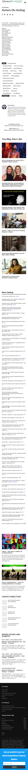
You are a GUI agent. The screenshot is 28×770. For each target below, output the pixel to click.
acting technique (7, 65)
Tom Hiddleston (7, 93)
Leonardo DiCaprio (8, 80)
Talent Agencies (11, 613)
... (10, 560)
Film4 (20, 70)
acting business (12, 63)
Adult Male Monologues (7, 727)
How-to (3, 722)
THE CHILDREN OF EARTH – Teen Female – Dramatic (13, 656)
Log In (3, 711)
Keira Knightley (15, 75)
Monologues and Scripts (8, 720)
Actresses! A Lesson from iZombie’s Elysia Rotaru (10, 277)
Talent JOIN (5, 689)
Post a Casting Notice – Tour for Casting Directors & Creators (13, 583)
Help (3, 734)
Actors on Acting (18, 65)
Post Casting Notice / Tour (8, 706)
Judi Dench (6, 75)
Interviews (5, 7)
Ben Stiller (5, 70)
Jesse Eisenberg (17, 73)
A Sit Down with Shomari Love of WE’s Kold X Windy (13, 254)
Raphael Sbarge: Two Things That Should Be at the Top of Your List (13, 208)
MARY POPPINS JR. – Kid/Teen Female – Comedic (12, 671)
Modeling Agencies (12, 607)
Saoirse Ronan (7, 88)
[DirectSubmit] (4, 107)
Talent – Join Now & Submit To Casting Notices (12, 552)
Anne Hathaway (18, 68)
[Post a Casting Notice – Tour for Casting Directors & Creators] (14, 572)
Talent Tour (4, 691)
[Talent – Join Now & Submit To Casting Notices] (14, 541)
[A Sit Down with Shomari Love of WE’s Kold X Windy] (14, 243)
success (15, 88)
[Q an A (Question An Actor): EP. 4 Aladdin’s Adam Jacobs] (14, 150)
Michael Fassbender (8, 83)
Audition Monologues (8, 668)
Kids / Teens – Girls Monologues (12, 639)
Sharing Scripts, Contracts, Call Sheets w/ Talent (14, 707)
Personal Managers (12, 601)
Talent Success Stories (7, 695)
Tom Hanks (14, 90)
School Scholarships (7, 709)
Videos (20, 95)
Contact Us (4, 698)
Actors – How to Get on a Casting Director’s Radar (13, 231)
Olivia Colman (17, 85)
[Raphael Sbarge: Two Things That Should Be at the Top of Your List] (14, 197)
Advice (3, 696)
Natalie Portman (20, 83)
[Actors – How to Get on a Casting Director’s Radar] (14, 220)
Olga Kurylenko (7, 85)
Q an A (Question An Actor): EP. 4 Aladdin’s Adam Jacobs (13, 161)
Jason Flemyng (7, 73)
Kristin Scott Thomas (8, 78)
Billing (3, 733)
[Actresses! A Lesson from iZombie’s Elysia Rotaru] (14, 266)
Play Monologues (6, 725)
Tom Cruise (6, 90)
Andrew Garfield (7, 68)
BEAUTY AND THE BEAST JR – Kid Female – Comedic (13, 642)
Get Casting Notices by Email (9, 693)
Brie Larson (13, 70)
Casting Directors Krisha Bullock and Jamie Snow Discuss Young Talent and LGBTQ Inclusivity (13, 184)
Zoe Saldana (16, 93)
